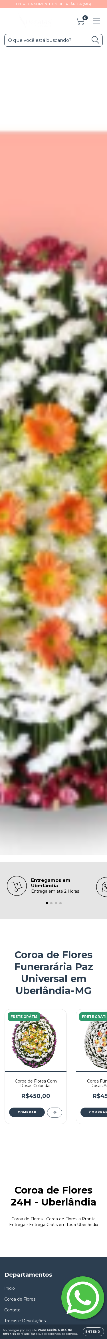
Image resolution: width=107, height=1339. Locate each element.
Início (9, 1288)
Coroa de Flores (19, 1299)
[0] (80, 22)
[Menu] (96, 21)
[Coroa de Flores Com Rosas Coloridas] (54, 1113)
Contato (12, 1310)
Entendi (93, 1332)
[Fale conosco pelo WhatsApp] (82, 1297)
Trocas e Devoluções (25, 1320)
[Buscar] (95, 40)
